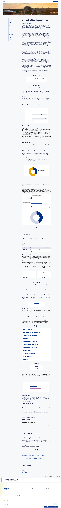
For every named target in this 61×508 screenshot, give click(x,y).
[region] (30, 243)
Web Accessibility (6, 488)
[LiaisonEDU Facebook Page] (6, 504)
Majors (10, 30)
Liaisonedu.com (47, 488)
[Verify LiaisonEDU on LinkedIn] (7, 504)
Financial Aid (11, 29)
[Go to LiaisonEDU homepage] (6, 1)
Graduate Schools (22, 1)
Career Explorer (37, 1)
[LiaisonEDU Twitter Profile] (4, 504)
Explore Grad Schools (48, 506)
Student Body (11, 25)
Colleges (17, 1)
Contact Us (32, 488)
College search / (7, 16)
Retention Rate (11, 24)
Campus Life (11, 34)
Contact (10, 39)
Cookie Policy (6, 489)
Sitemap (18, 495)
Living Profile (46, 489)
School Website (24, 472)
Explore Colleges (55, 506)
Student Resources (30, 1)
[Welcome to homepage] (7, 500)
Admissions (11, 22)
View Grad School (29, 23)
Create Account (55, 1)
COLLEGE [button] (24, 23)
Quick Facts (11, 20)
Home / (4, 16)
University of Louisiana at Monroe (14, 16)
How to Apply (42, 1)
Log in (51, 1)
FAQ (10, 37)
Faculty (10, 32)
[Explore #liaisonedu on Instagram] (5, 504)
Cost (10, 27)
